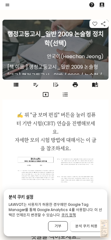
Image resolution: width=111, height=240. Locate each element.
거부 (58, 226)
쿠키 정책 (68, 215)
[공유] (103, 24)
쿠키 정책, (103, 235)
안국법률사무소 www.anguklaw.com (104, 227)
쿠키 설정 (106, 235)
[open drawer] (7, 4)
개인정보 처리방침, (103, 234)
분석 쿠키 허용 (86, 226)
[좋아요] (95, 24)
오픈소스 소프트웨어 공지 (104, 236)
